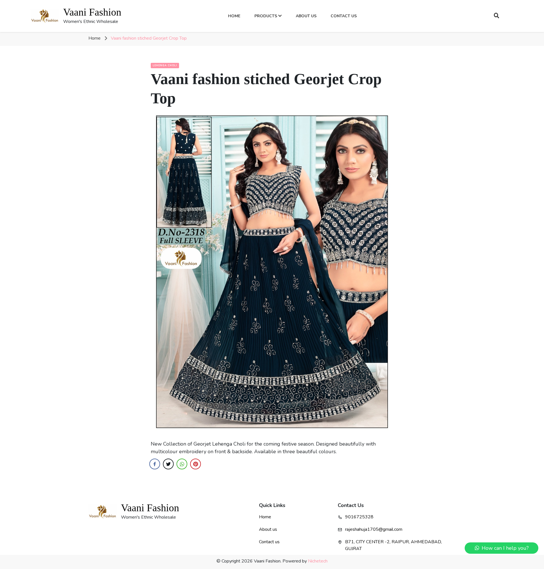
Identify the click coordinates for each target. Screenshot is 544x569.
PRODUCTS (266, 16)
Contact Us (344, 16)
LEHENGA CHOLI (165, 65)
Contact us (269, 542)
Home (236, 16)
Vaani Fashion (92, 12)
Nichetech (318, 561)
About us (268, 529)
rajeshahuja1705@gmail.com (373, 529)
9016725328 (359, 517)
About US (306, 16)
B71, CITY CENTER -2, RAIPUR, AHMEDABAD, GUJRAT (393, 545)
